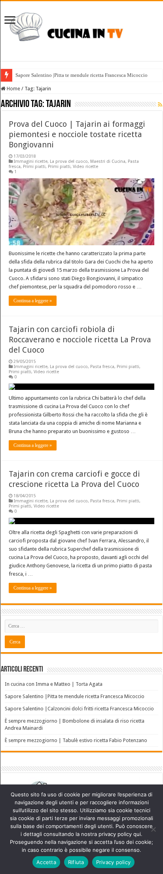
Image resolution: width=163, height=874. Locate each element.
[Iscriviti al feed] (160, 104)
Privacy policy (113, 862)
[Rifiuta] (153, 829)
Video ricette (85, 166)
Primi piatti (34, 166)
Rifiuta (76, 862)
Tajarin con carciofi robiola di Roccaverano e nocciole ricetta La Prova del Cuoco (80, 339)
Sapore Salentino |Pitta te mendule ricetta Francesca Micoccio (81, 75)
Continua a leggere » (32, 300)
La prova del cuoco (69, 161)
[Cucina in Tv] (81, 29)
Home (13, 89)
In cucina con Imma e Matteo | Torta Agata (53, 684)
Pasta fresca (102, 366)
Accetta (46, 862)
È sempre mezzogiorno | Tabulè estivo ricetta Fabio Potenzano (76, 740)
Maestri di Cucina (107, 161)
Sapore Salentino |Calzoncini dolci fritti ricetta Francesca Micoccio (79, 709)
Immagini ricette (30, 161)
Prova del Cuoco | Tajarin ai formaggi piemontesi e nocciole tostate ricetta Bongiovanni (77, 134)
